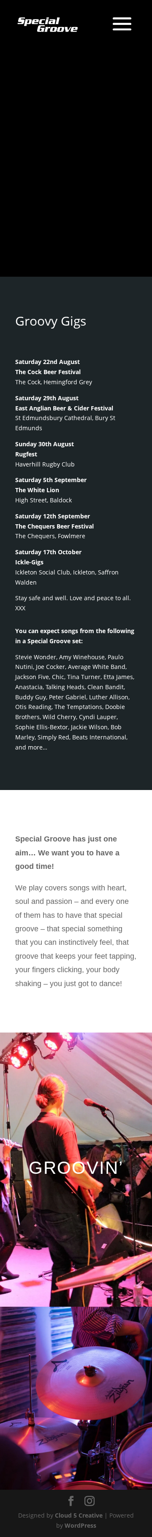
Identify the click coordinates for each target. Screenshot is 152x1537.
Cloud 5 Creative (79, 1515)
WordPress (80, 1525)
